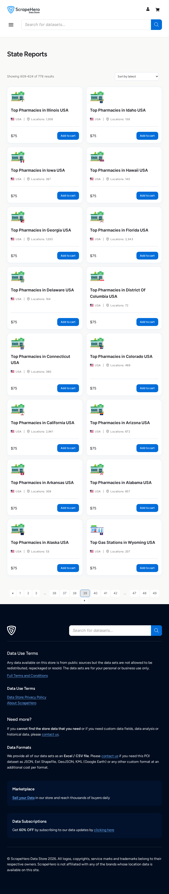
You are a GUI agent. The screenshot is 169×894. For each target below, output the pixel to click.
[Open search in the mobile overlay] (91, 24)
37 (64, 593)
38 (75, 593)
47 (134, 593)
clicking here (104, 830)
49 (155, 593)
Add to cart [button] (68, 135)
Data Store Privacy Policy (26, 697)
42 (115, 593)
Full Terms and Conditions (27, 675)
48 (145, 593)
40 (95, 593)
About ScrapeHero (21, 703)
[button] (11, 25)
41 (105, 593)
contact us (50, 734)
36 (54, 593)
